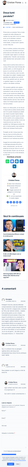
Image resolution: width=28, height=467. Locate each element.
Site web (4, 425)
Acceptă (11, 464)
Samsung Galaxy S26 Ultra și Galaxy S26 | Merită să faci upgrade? (12, 275)
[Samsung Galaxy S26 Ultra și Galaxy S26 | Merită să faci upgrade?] (14, 265)
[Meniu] (25, 2)
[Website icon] (14, 202)
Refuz (17, 464)
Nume (4, 410)
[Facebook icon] (8, 202)
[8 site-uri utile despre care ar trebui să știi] (14, 245)
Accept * (12, 451)
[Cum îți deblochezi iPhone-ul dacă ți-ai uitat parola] (14, 225)
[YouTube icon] (20, 202)
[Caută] (22, 2)
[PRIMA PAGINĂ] (3, 27)
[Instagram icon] (17, 202)
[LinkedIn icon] (11, 202)
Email (4, 418)
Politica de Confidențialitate (14, 451)
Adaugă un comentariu (8, 433)
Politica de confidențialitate (19, 460)
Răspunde (23, 301)
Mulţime (16, 22)
